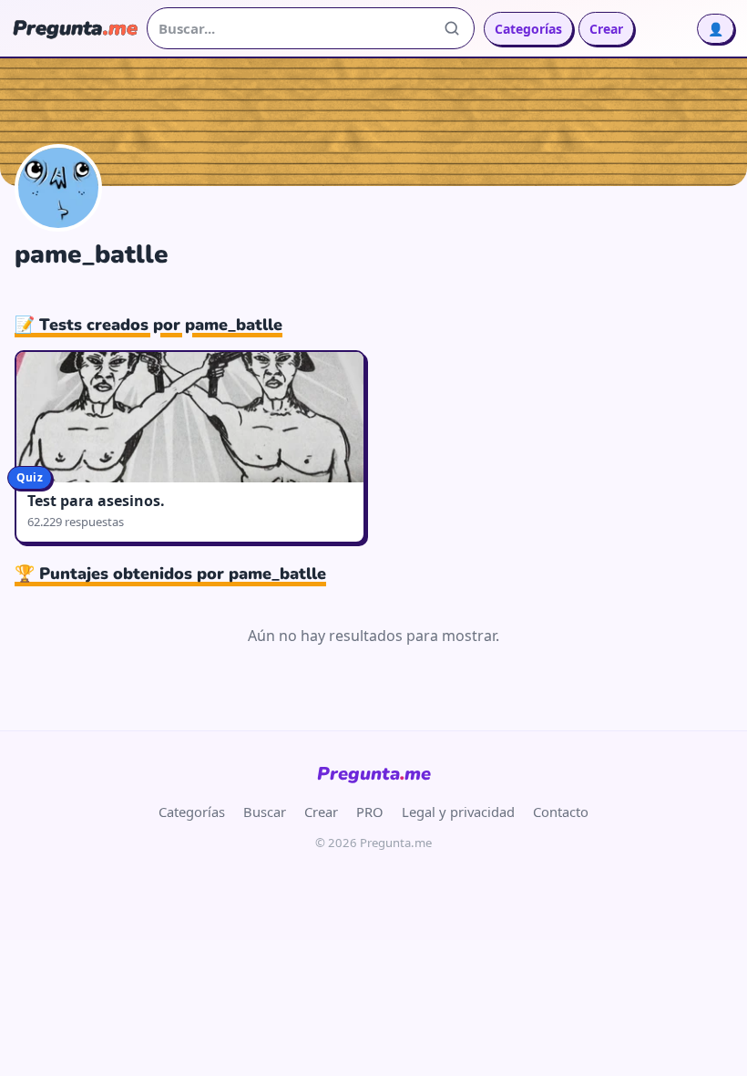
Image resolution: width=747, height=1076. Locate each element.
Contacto (560, 811)
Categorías (528, 28)
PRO (370, 811)
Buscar (264, 811)
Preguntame (374, 773)
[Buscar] (452, 28)
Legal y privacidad (458, 811)
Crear (606, 28)
